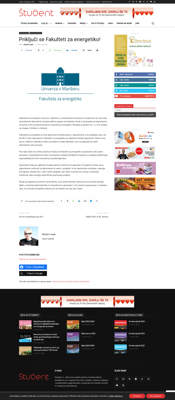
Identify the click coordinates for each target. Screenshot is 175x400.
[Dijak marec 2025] (73, 336)
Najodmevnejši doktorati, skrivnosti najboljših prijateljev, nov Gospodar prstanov (46, 323)
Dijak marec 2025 (88, 333)
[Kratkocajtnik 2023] (120, 336)
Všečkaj (151, 74)
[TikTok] (143, 1)
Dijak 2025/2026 (87, 321)
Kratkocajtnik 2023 (137, 333)
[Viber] (96, 201)
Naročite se (149, 96)
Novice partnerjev (35, 33)
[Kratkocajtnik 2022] (120, 348)
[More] (97, 50)
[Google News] (154, 1)
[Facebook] (129, 1)
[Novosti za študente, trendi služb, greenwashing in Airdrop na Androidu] (25, 337)
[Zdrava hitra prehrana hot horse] (134, 191)
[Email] (85, 201)
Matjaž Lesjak (28, 44)
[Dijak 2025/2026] (73, 324)
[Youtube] (150, 1)
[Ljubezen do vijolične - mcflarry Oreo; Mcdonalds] (135, 176)
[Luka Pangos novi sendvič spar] (134, 160)
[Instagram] (133, 1)
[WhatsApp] (73, 201)
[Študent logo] (39, 12)
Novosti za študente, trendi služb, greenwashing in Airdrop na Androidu (46, 336)
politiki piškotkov (116, 396)
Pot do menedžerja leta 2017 (31, 217)
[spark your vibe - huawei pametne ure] (134, 145)
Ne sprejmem (155, 396)
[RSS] (136, 1)
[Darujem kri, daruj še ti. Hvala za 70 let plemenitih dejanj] (108, 13)
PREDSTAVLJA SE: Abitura (97, 217)
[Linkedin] (79, 201)
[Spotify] (140, 1)
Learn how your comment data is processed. (71, 281)
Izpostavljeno (24, 33)
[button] (153, 23)
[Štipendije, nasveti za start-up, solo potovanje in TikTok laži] (25, 350)
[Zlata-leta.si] (133, 66)
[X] (147, 1)
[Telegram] (90, 201)
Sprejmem (137, 396)
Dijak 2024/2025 (87, 346)
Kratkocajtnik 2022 (137, 346)
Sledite (151, 80)
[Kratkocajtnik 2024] (120, 324)
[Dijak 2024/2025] (73, 348)
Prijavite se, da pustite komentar (32, 259)
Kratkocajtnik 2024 (137, 321)
